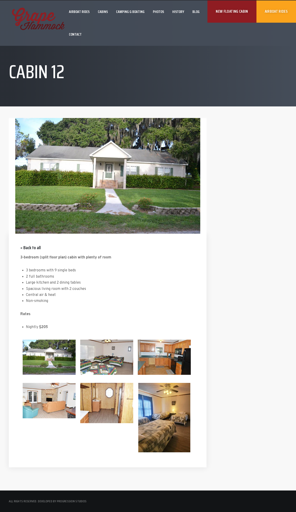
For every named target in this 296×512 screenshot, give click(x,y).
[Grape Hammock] (38, 19)
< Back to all (30, 247)
